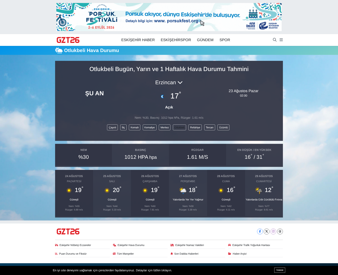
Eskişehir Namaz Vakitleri (189, 245)
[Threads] (280, 231)
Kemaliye (149, 127)
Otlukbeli (179, 127)
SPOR (225, 40)
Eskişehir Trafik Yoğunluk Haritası (251, 245)
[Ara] (275, 40)
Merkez (165, 127)
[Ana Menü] (281, 40)
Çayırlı (112, 127)
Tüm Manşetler (125, 253)
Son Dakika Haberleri (186, 253)
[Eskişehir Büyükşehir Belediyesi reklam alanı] (169, 16)
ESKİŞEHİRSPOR (176, 40)
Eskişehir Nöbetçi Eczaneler (75, 245)
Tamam (279, 270)
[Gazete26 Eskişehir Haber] (68, 40)
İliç (123, 127)
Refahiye (195, 127)
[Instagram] (273, 231)
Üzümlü (223, 127)
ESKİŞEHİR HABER (138, 40)
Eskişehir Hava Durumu (131, 245)
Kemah (135, 127)
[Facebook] (260, 231)
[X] (267, 231)
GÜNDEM (205, 40)
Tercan (209, 127)
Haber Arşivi (239, 253)
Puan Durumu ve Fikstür (73, 253)
